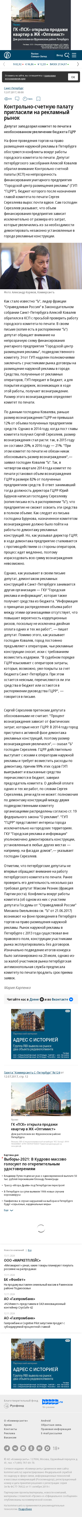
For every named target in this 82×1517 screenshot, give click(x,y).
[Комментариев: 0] (17, 99)
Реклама (9, 1433)
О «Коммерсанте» (16, 1420)
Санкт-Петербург (13, 88)
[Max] (47, 1448)
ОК (73, 77)
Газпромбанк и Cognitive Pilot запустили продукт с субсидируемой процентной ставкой (34, 1325)
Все (29, 1250)
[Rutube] (39, 1448)
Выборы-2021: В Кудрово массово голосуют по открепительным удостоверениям (35, 1163)
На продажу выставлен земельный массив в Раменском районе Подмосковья (38, 1286)
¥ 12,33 (42, 64)
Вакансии (10, 1437)
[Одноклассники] (31, 1448)
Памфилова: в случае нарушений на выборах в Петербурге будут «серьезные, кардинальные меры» (38, 1202)
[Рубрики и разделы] (74, 55)
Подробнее (25, 1509)
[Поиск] (67, 55)
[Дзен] (23, 1448)
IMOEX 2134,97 (58, 64)
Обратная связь (51, 1425)
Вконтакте (60, 999)
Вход (60, 55)
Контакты (10, 1429)
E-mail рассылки (51, 1433)
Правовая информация (56, 1429)
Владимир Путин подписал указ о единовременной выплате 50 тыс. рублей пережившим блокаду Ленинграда (40, 1177)
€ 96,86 (29, 64)
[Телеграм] (7, 1448)
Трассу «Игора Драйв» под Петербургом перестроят (34, 1185)
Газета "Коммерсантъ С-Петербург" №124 (32, 1072)
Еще (6, 1210)
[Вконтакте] (15, 1448)
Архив (8, 1425)
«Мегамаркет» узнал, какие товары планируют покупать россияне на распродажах (38, 1267)
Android (46, 1420)
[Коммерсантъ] (7, 55)
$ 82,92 (17, 64)
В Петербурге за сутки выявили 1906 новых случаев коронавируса (34, 1193)
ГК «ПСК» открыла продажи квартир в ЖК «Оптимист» (34, 1126)
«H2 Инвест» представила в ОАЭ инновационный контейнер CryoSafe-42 (34, 1305)
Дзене (34, 999)
